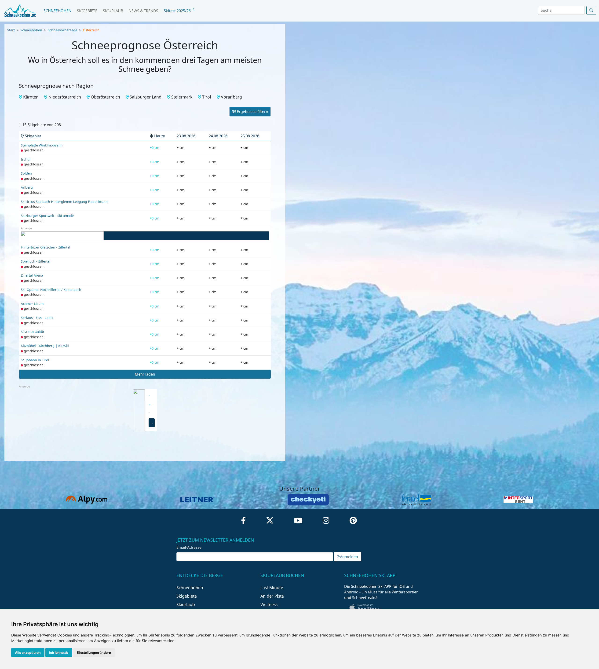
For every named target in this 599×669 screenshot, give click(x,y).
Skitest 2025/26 (178, 10)
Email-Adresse (188, 547)
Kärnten (31, 97)
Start (11, 30)
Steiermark (181, 97)
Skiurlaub (113, 10)
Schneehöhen (57, 10)
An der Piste (272, 596)
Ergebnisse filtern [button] (252, 111)
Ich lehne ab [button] (58, 652)
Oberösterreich (105, 97)
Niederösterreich (64, 97)
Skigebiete (87, 10)
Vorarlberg (231, 97)
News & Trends (143, 10)
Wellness (269, 604)
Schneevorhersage (62, 30)
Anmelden (349, 556)
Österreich (91, 30)
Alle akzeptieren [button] (28, 652)
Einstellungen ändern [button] (94, 652)
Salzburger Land (145, 97)
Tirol (206, 97)
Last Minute (271, 587)
